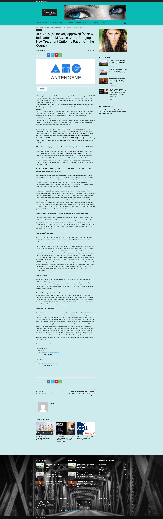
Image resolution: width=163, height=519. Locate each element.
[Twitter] (52, 55)
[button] (125, 23)
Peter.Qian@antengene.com (49, 364)
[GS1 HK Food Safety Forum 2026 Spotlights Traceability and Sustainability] (86, 428)
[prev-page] (37, 445)
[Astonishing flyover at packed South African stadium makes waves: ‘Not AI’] (103, 63)
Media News (43, 27)
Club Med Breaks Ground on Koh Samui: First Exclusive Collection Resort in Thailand (44, 438)
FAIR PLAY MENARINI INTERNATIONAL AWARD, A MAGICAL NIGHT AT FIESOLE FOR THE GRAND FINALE (81, 393)
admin (41, 50)
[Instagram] (105, 504)
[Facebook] (48, 55)
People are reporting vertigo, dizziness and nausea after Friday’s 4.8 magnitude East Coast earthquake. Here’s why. (112, 111)
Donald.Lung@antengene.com (50, 353)
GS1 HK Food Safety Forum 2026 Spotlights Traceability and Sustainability (85, 438)
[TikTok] (109, 504)
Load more (112, 99)
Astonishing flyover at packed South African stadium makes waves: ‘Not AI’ (117, 62)
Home (37, 27)
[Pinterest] (56, 55)
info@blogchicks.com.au (73, 510)
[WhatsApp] (60, 55)
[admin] (37, 50)
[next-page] (40, 445)
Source (38, 370)
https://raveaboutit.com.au (56, 405)
